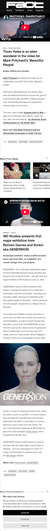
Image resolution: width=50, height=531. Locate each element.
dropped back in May (33, 112)
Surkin (31, 471)
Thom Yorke (23, 141)
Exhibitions (20, 10)
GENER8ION (12, 471)
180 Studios (11, 455)
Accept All (25, 513)
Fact (14, 232)
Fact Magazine (25, 5)
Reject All (25, 526)
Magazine (39, 10)
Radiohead (13, 141)
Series (29, 10)
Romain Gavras (9, 475)
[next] (47, 158)
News (4, 48)
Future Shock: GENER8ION (26, 462)
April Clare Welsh (15, 48)
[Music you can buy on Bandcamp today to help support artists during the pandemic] (17, 170)
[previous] (42, 158)
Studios (9, 10)
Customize (25, 519)
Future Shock (32, 431)
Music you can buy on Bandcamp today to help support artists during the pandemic (14, 186)
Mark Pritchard (36, 141)
